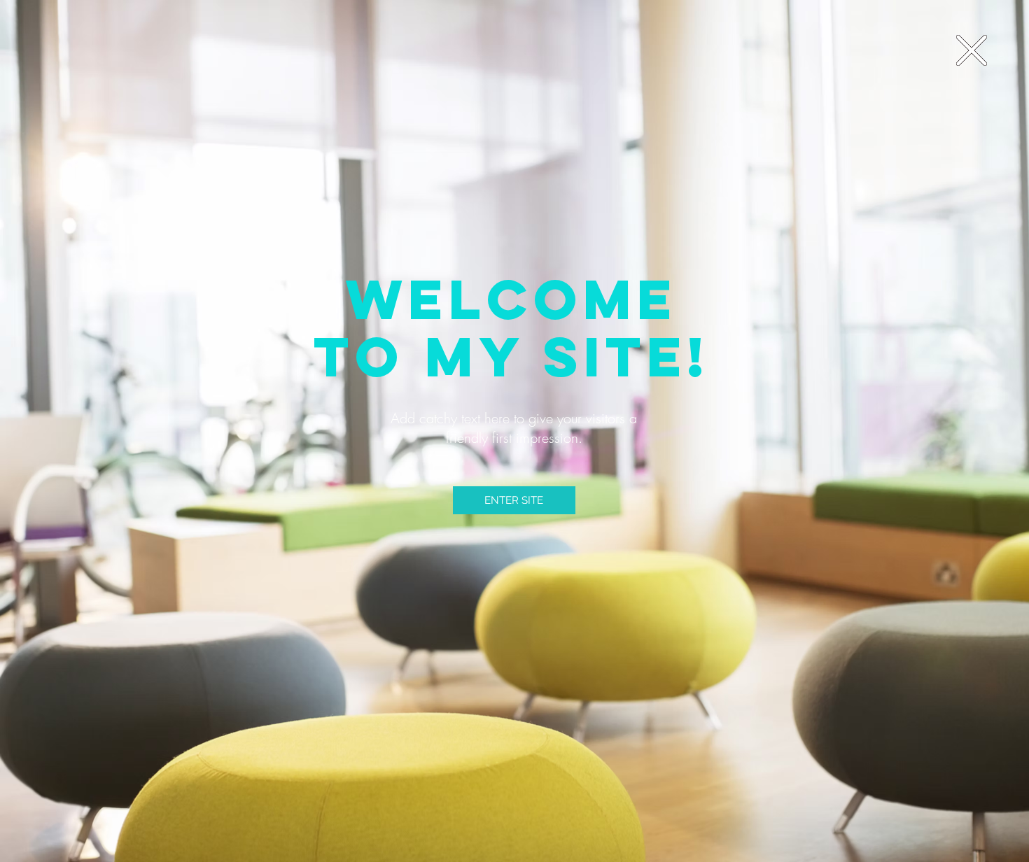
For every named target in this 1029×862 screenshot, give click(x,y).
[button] (971, 50)
